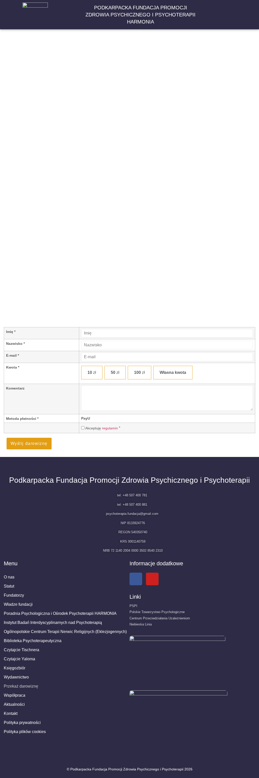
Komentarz (15, 388)
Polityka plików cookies (25, 732)
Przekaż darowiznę (21, 686)
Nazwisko (15, 343)
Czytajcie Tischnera (21, 650)
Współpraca (14, 695)
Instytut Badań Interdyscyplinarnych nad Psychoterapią (53, 622)
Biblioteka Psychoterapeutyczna (32, 641)
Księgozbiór (14, 668)
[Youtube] (152, 579)
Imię (10, 331)
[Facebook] (136, 579)
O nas (9, 577)
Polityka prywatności (22, 722)
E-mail (12, 355)
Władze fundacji (18, 604)
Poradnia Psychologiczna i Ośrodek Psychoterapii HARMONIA (60, 613)
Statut (9, 586)
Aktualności (14, 704)
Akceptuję (101, 428)
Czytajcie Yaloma (19, 659)
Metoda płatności (22, 418)
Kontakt (10, 713)
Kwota (12, 367)
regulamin (110, 428)
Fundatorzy (14, 595)
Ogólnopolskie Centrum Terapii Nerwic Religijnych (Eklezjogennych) (65, 631)
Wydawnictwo (16, 677)
